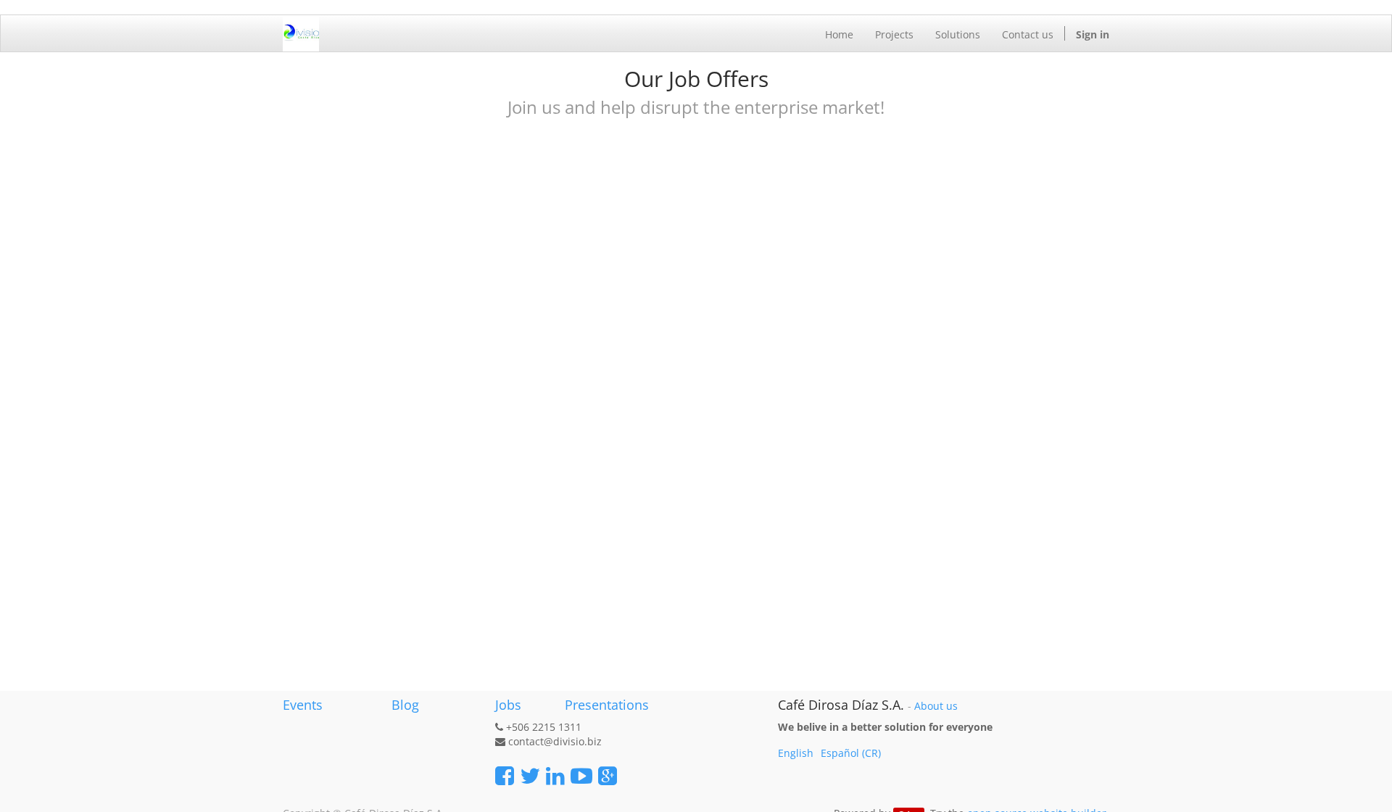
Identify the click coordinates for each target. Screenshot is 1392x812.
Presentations (605, 704)
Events (303, 704)
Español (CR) (851, 753)
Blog (405, 704)
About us (936, 706)
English (795, 753)
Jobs (508, 704)
